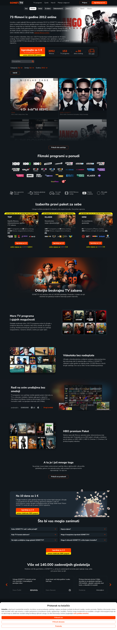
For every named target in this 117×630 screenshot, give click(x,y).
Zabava (68, 8)
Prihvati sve (58, 618)
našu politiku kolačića (81, 613)
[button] (6, 584)
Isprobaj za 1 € (99, 3)
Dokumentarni (58, 8)
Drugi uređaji (48, 408)
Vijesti (82, 8)
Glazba (89, 8)
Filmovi (32, 8)
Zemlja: (28, 68)
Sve (26, 8)
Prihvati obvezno (58, 622)
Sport (75, 8)
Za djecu (47, 8)
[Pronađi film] (32, 61)
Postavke (58, 626)
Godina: (41, 68)
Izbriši (15, 73)
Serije (40, 8)
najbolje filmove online (41, 33)
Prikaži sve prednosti (58, 477)
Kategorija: (16, 68)
